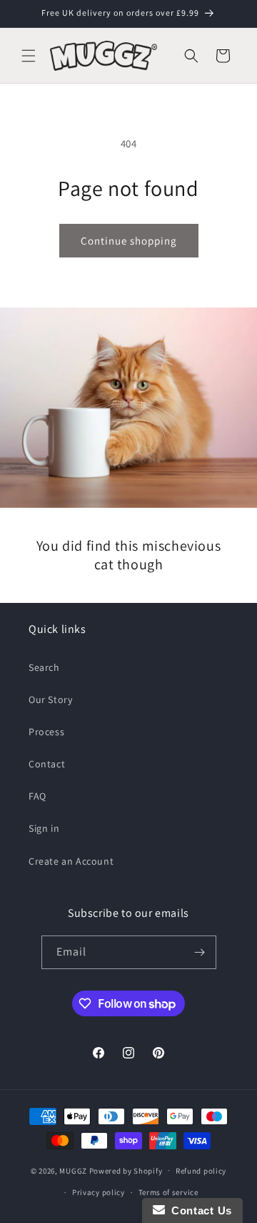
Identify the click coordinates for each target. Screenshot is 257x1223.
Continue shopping (129, 240)
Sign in (44, 828)
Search (44, 667)
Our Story (50, 699)
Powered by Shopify (126, 1170)
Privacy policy (98, 1192)
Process (46, 731)
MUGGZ (73, 1170)
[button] (28, 56)
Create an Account (71, 861)
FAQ (37, 796)
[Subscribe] (200, 952)
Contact (47, 763)
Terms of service (168, 1192)
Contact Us (198, 1210)
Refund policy (201, 1171)
